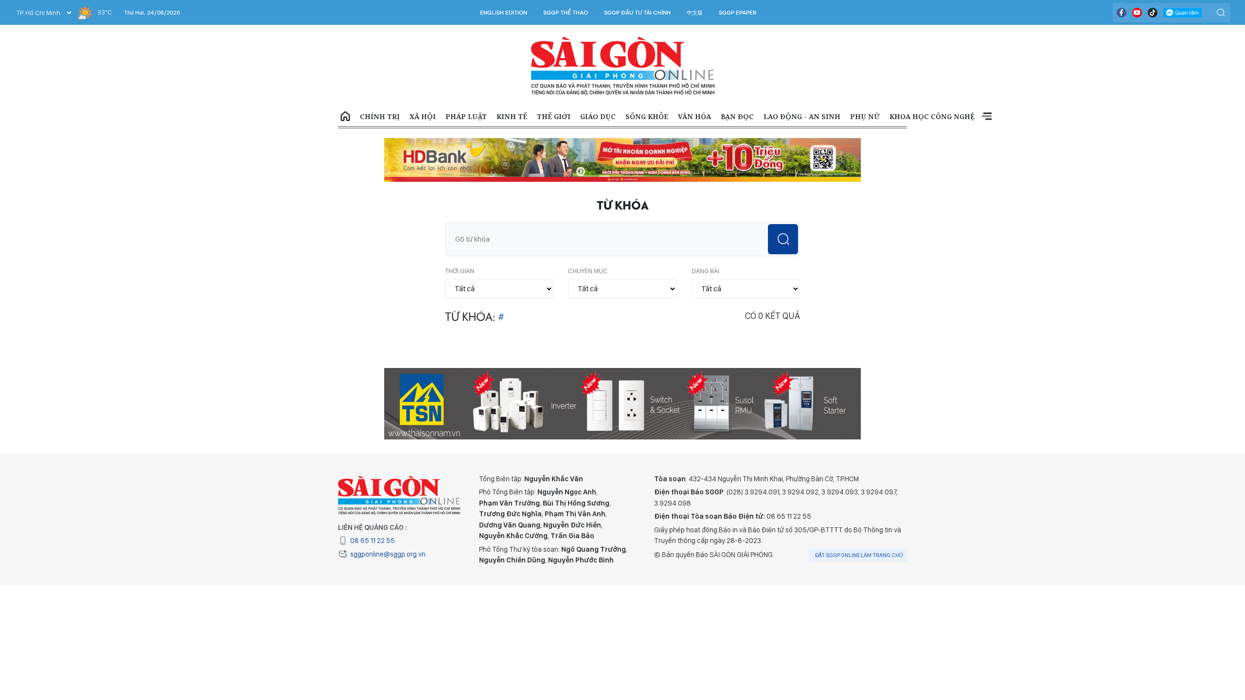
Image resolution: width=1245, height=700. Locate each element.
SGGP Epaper (738, 12)
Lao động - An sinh (802, 116)
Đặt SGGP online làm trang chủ (859, 555)
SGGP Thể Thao (565, 12)
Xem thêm (986, 116)
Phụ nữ (865, 116)
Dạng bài (705, 271)
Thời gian (459, 271)
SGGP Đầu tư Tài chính (637, 12)
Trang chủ (345, 116)
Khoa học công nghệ (932, 116)
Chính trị (380, 116)
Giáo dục (598, 116)
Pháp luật (466, 116)
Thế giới (553, 116)
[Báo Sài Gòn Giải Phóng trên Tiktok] (1152, 13)
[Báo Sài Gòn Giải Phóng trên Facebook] (1121, 13)
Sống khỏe (646, 116)
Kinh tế (512, 116)
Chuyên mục (587, 271)
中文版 (695, 12)
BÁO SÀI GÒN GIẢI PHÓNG (622, 66)
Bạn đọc (737, 116)
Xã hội (422, 116)
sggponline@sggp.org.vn (388, 554)
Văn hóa (694, 116)
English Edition (503, 12)
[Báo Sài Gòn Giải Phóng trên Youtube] (1137, 13)
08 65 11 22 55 (372, 540)
